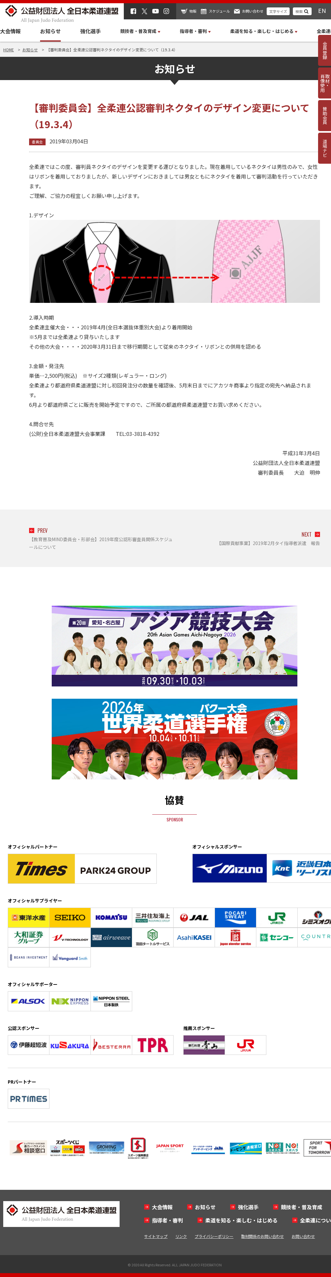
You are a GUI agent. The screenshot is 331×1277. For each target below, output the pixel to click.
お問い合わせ (252, 11)
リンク (181, 1236)
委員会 (37, 141)
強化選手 (90, 31)
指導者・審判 (167, 1220)
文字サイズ (278, 11)
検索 (299, 11)
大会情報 (10, 31)
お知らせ (50, 31)
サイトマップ (155, 1236)
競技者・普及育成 (301, 1207)
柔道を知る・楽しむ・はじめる (241, 1220)
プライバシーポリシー (214, 1236)
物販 (193, 11)
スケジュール (219, 11)
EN (322, 10)
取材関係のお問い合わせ (262, 1236)
